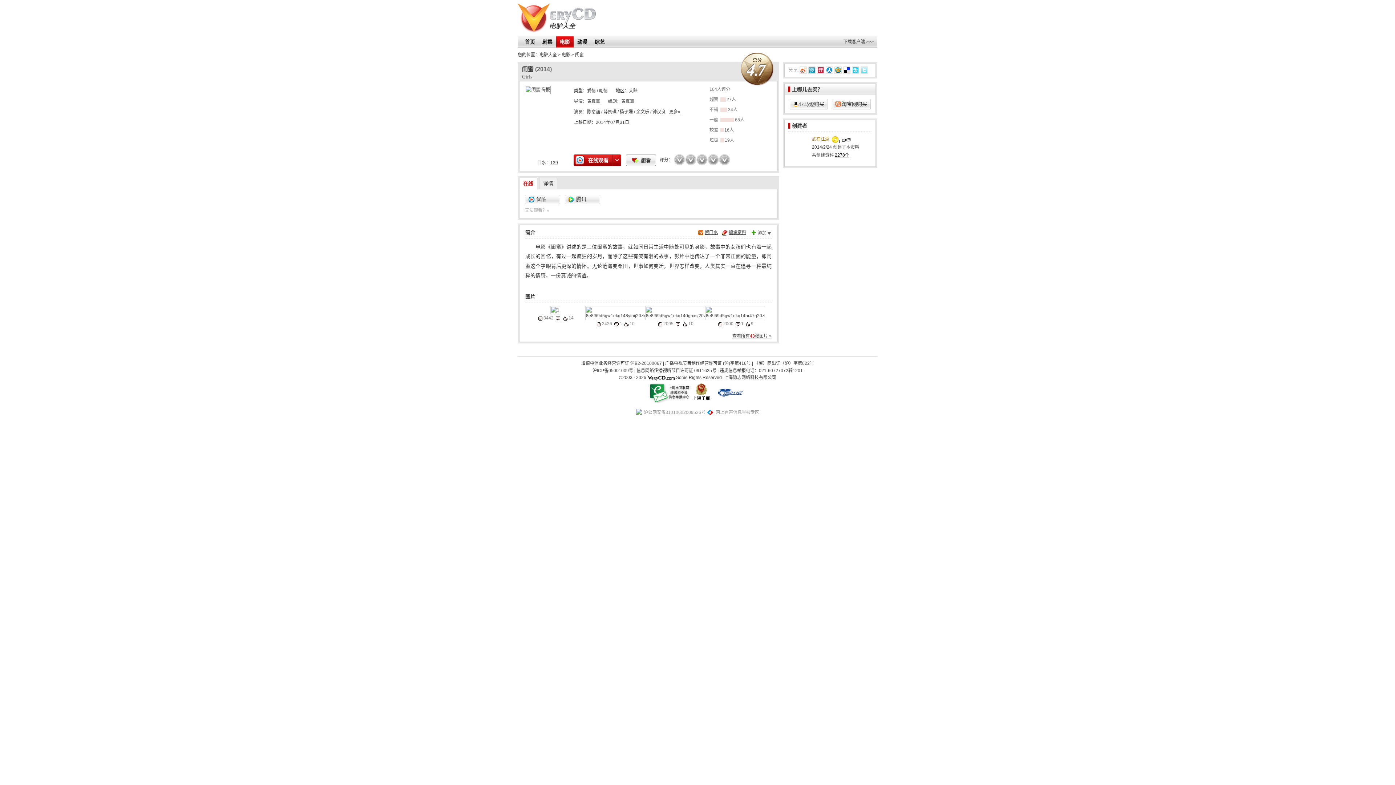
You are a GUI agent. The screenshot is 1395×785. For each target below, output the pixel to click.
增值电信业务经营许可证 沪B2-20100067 (621, 363)
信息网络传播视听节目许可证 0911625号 (676, 370)
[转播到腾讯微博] (812, 70)
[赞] (565, 318)
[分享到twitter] (864, 70)
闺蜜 (579, 54)
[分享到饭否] (855, 70)
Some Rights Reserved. (699, 377)
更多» (674, 111)
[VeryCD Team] (661, 377)
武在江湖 (820, 139)
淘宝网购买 (854, 104)
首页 (530, 42)
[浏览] (540, 318)
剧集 (547, 42)
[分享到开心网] (820, 70)
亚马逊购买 (811, 104)
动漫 (582, 42)
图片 (530, 296)
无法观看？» (537, 210)
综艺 (600, 42)
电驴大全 (548, 54)
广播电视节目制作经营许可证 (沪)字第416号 (708, 363)
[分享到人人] (829, 70)
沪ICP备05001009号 (613, 370)
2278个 (842, 155)
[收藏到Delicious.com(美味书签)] (846, 70)
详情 (548, 183)
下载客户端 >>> (858, 41)
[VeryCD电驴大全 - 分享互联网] (557, 18)
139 (554, 162)
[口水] (558, 318)
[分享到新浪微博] (803, 70)
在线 (528, 183)
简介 (530, 233)
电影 (565, 42)
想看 (646, 160)
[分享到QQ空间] (838, 70)
